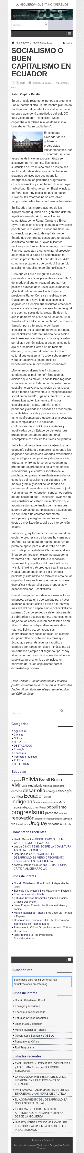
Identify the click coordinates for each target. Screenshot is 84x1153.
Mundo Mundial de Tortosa (29, 912)
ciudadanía (35, 785)
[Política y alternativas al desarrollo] (42, 14)
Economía (20, 753)
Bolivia (30, 779)
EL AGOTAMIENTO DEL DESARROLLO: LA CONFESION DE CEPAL (41, 1101)
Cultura (18, 738)
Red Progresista (23, 935)
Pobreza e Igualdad (25, 756)
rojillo (69, 43)
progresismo (27, 811)
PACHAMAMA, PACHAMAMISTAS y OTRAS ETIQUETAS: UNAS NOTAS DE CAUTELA (42, 1091)
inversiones (41, 802)
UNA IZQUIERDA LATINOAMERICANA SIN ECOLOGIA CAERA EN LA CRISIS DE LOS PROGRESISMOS (41, 1126)
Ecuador (33, 795)
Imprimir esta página (42, 82)
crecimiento (58, 785)
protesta (51, 812)
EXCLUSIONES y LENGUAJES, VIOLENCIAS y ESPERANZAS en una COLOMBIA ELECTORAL (42, 1067)
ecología (51, 791)
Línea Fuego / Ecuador (27, 905)
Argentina (16, 780)
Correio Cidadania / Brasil (29, 883)
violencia (67, 824)
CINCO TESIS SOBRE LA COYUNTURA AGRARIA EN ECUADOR (42, 848)
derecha (16, 791)
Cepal (24, 785)
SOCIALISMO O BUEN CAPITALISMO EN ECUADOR (38, 841)
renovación (22, 817)
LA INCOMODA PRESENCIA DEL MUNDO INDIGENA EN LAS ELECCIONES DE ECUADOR (40, 1080)
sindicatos (40, 818)
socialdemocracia (53, 818)
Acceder (18, 1145)
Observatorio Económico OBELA (33, 920)
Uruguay (37, 822)
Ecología (19, 749)
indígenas (23, 801)
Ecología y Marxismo (26, 890)
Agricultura (20, 731)
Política (18, 760)
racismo (63, 813)
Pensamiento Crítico (26, 927)
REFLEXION (21, 764)
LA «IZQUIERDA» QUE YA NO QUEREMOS (42, 4)
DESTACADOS (23, 745)
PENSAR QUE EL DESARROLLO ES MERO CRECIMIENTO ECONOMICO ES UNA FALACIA (39, 857)
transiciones (22, 824)
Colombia (47, 785)
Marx (62, 802)
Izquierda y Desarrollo (42, 1140)
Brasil (44, 779)
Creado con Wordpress (36, 1145)
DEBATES (20, 742)
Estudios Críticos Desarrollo (30, 898)
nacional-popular (25, 807)
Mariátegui (53, 802)
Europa (47, 796)
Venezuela (55, 824)
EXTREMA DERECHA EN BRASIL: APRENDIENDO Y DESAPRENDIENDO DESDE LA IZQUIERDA (39, 1112)
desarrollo (34, 790)
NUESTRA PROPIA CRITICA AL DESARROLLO (40, 866)
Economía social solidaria (29, 894)
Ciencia (18, 734)
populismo (56, 807)
